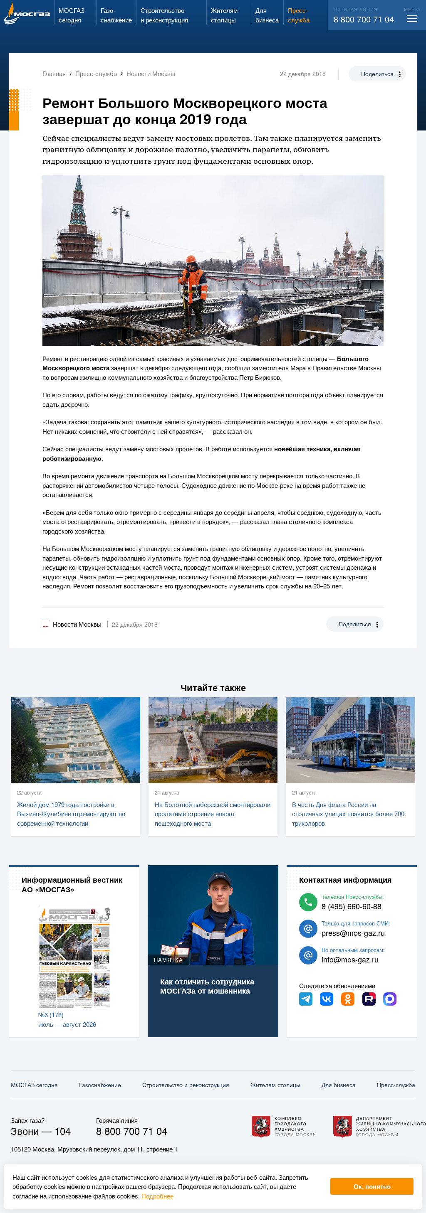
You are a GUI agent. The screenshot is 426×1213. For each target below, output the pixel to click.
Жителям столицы (275, 1084)
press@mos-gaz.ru (353, 932)
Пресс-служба (396, 1084)
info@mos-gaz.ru (350, 959)
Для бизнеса (339, 1084)
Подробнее (157, 1195)
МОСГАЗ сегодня (34, 1084)
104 (62, 1130)
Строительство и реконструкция (185, 1084)
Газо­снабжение (100, 1084)
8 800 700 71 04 (364, 19)
